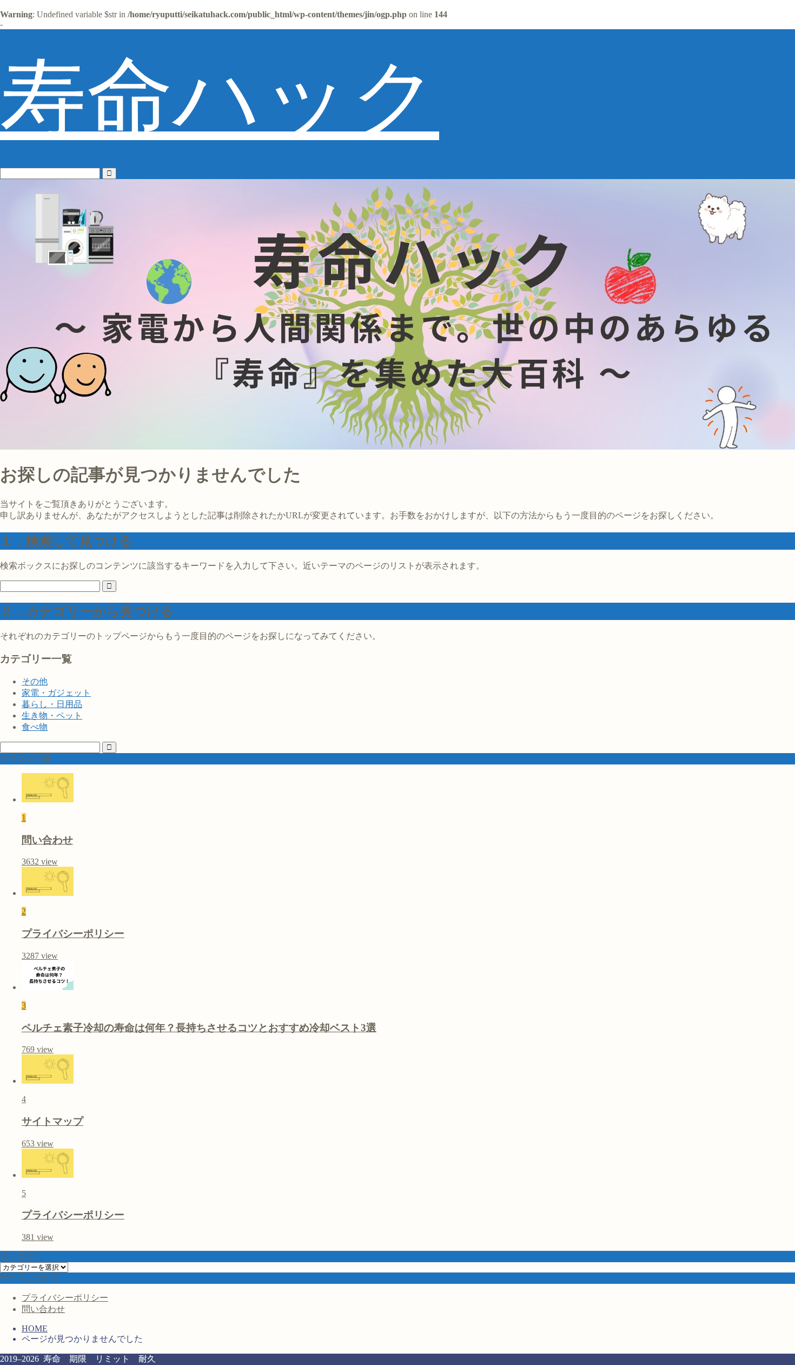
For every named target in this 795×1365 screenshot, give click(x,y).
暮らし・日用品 (52, 704)
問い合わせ (43, 1309)
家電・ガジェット (56, 692)
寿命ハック (219, 98)
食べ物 (35, 726)
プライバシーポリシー (65, 1297)
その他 (35, 681)
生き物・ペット (52, 715)
